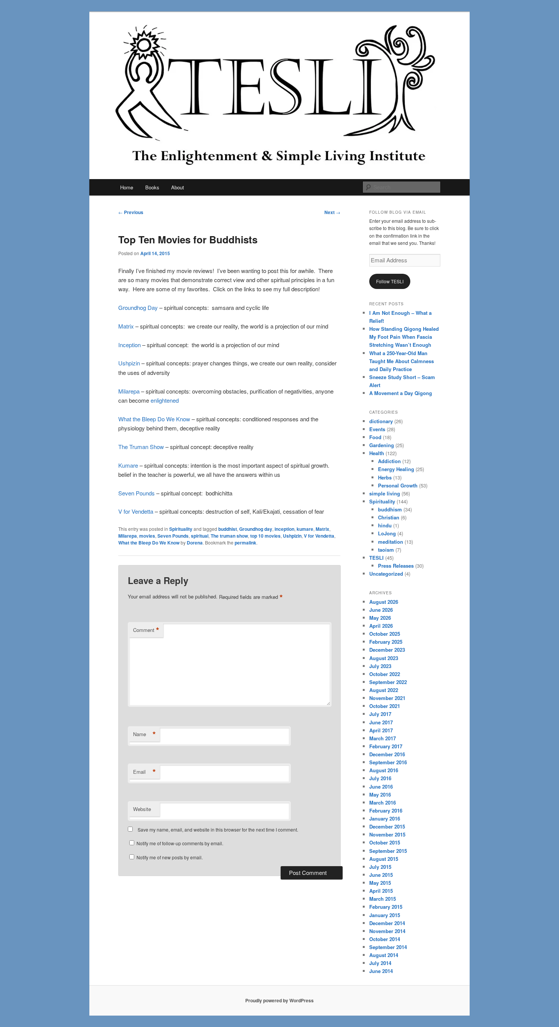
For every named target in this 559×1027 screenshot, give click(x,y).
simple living (384, 493)
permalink (245, 542)
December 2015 (387, 826)
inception (284, 528)
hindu (385, 525)
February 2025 (385, 641)
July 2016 (380, 778)
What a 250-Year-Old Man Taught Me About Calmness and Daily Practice (401, 361)
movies (147, 535)
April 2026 (381, 625)
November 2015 (387, 834)
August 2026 (383, 601)
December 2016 (387, 754)
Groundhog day (255, 528)
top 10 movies (265, 535)
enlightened (165, 400)
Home (126, 187)
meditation (390, 541)
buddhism (390, 509)
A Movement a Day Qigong (400, 393)
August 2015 (383, 858)
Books (152, 187)
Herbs (385, 477)
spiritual (199, 535)
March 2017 (382, 738)
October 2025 (384, 633)
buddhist (227, 528)
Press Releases (396, 565)
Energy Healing (396, 469)
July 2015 (380, 866)
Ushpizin (129, 363)
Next (332, 212)
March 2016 (382, 802)
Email (144, 772)
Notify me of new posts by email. (170, 857)
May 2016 (380, 794)
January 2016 (384, 818)
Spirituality (180, 528)
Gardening (381, 445)
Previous (130, 212)
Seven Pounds (136, 493)
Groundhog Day (138, 307)
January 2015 (384, 915)
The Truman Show (141, 447)
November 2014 (387, 931)
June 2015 (381, 874)
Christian (388, 517)
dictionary (381, 421)
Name (144, 734)
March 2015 (382, 898)
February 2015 (385, 906)
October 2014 (384, 939)
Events (377, 429)
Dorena (195, 542)
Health (376, 453)
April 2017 (381, 730)
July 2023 (380, 666)
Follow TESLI (389, 281)
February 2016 (385, 810)
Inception (129, 345)
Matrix (126, 326)
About (177, 187)
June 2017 (381, 722)
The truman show (229, 535)
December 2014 (387, 923)
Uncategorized (386, 573)
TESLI (376, 557)
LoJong (387, 533)
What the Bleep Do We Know (154, 419)
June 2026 (381, 609)
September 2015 (388, 850)
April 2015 (381, 890)
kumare (305, 528)
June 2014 (381, 971)
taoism (386, 549)
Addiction (389, 461)
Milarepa (129, 391)
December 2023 (387, 649)
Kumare (128, 465)
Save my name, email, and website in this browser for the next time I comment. (218, 829)
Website (142, 809)
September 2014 (388, 947)
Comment (146, 630)
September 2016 (388, 762)
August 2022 (383, 690)
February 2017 (385, 746)
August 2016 (383, 770)
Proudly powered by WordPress (279, 1000)
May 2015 (380, 882)
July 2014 (380, 963)
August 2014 (383, 955)
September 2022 (388, 682)
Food (375, 437)
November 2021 (387, 698)
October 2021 (384, 706)
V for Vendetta (135, 511)
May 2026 (380, 617)
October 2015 (384, 842)
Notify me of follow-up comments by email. (180, 843)
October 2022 (384, 674)
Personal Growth (398, 485)
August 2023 (383, 658)
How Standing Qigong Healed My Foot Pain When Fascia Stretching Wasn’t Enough (404, 336)
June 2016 (381, 786)
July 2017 (380, 713)
